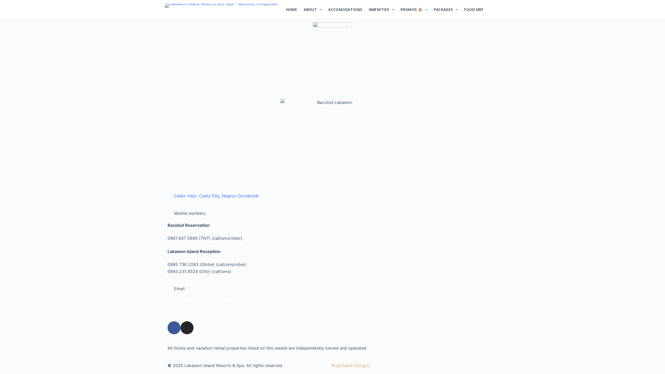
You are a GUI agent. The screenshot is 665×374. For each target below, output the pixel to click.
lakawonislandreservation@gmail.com (205, 300)
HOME (291, 9)
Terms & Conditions (303, 365)
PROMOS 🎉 (411, 9)
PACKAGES (443, 9)
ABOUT (310, 9)
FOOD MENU (475, 9)
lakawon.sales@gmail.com (193, 312)
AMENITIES (379, 9)
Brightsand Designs (350, 365)
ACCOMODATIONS (345, 9)
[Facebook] (491, 5)
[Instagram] (491, 14)
